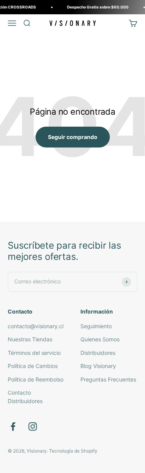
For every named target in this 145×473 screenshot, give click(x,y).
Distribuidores (97, 352)
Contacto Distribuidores (25, 396)
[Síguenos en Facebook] (13, 426)
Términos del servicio (34, 352)
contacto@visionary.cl (35, 326)
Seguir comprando (72, 137)
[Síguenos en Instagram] (32, 426)
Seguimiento (96, 326)
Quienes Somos (99, 339)
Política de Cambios (33, 366)
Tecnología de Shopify (73, 451)
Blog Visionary (98, 366)
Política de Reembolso (35, 379)
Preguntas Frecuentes (108, 379)
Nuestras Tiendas (30, 339)
